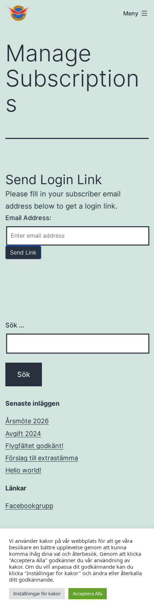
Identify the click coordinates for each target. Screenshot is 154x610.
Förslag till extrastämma (41, 458)
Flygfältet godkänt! (34, 446)
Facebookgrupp (29, 505)
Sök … (14, 325)
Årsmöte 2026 (27, 421)
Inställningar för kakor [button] (37, 593)
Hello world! (23, 470)
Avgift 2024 (23, 433)
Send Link (23, 252)
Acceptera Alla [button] (87, 593)
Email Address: (28, 218)
